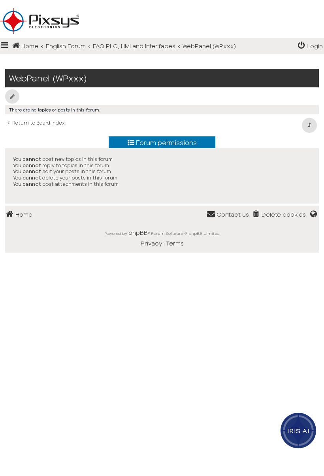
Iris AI (298, 430)
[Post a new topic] (12, 96)
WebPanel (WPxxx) (48, 78)
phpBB (138, 232)
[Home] (162, 8)
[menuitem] (310, 46)
